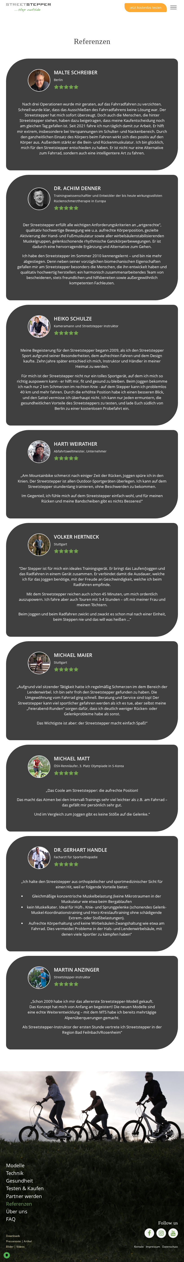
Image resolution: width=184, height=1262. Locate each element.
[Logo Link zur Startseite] (28, 7)
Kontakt (139, 1247)
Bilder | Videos (15, 1247)
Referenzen (19, 1204)
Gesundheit (19, 1180)
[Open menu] (173, 7)
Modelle (15, 1165)
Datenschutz (170, 1247)
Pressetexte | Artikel (19, 1241)
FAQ (10, 1219)
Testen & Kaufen (25, 1188)
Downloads (13, 1236)
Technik (15, 1173)
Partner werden (24, 1196)
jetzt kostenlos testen (146, 7)
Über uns (16, 1211)
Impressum (153, 1247)
